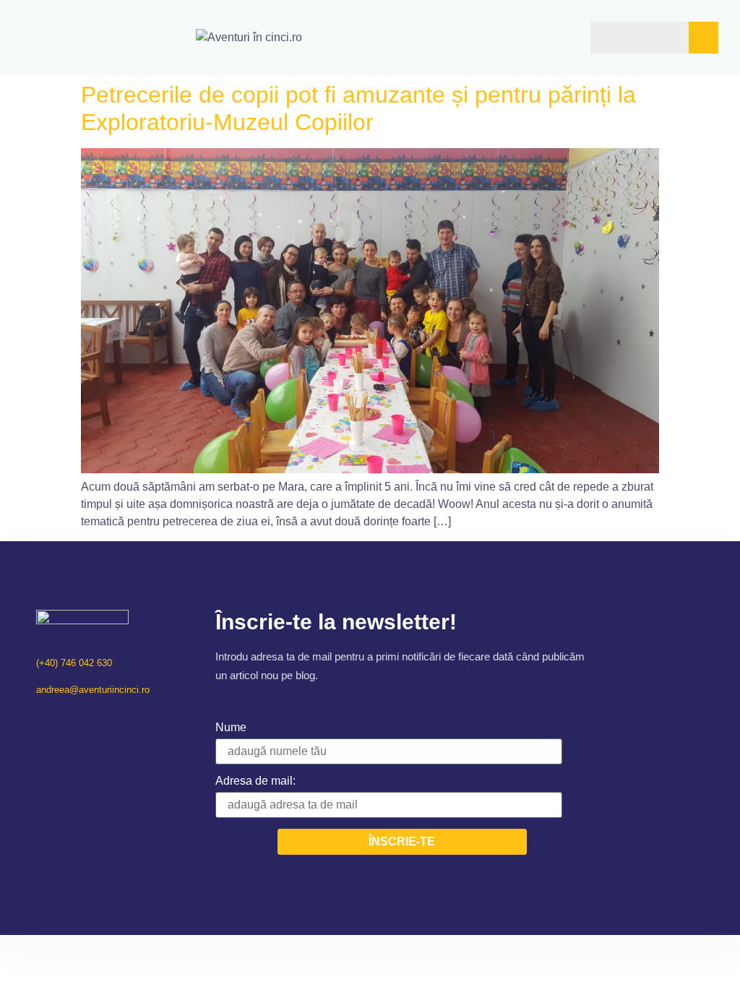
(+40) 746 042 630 (74, 663)
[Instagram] (60, 719)
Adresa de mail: (255, 781)
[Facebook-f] (41, 719)
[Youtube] (79, 719)
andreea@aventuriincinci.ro (93, 689)
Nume (230, 727)
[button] (533, 37)
